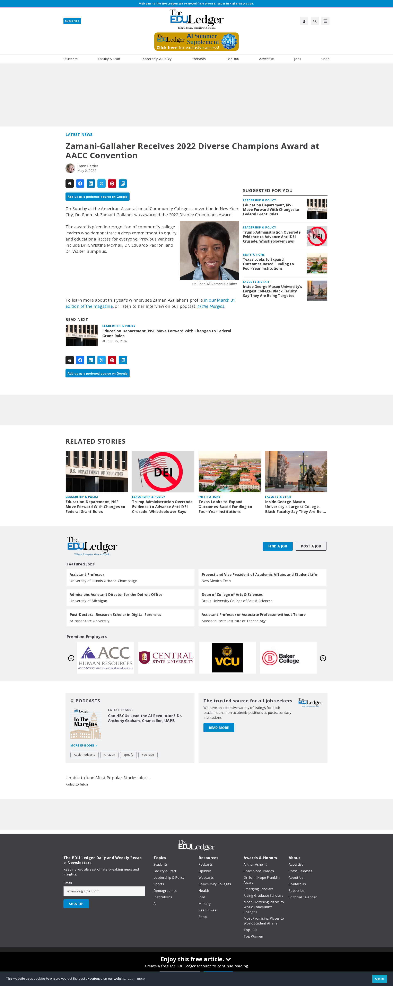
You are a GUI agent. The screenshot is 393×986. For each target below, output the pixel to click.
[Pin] (112, 183)
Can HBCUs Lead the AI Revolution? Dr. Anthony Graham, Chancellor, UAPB (145, 718)
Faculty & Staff (256, 282)
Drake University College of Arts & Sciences (237, 600)
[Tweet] (101, 183)
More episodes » (83, 745)
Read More (219, 727)
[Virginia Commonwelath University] (105, 658)
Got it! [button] (379, 978)
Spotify (128, 755)
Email (67, 883)
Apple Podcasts (84, 755)
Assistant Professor (87, 574)
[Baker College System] (166, 658)
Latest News (79, 134)
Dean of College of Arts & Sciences (232, 594)
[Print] (70, 183)
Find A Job (277, 546)
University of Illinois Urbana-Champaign (103, 580)
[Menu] (325, 21)
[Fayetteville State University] (227, 658)
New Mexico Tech (216, 580)
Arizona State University (90, 620)
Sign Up (76, 904)
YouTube (148, 755)
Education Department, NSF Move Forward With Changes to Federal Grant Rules (166, 333)
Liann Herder (87, 166)
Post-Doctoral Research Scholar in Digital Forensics (115, 614)
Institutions (254, 254)
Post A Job (311, 546)
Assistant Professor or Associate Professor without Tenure (254, 614)
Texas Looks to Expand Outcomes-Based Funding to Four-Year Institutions (268, 264)
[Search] (315, 21)
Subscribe (72, 21)
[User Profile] (304, 21)
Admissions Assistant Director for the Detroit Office (116, 594)
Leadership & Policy (119, 326)
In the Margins (211, 306)
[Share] (80, 183)
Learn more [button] (136, 978)
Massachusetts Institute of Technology (234, 620)
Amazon (109, 755)
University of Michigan (88, 600)
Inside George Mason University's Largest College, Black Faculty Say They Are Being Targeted (272, 291)
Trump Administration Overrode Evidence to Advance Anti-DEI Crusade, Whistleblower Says (271, 237)
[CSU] (288, 658)
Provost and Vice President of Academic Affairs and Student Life (259, 574)
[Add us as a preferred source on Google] (123, 183)
